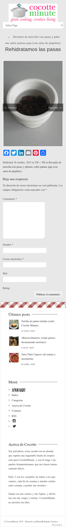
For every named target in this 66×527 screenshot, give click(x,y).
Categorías (17, 400)
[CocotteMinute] (33, 13)
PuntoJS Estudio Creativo (47, 521)
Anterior (11, 107)
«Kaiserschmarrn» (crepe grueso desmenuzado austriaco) (38, 340)
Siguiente (54, 107)
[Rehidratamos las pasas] (33, 103)
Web (5, 273)
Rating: (6, 288)
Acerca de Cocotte (21, 405)
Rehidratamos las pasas (33, 49)
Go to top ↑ (57, 524)
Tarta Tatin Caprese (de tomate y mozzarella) (38, 356)
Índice (15, 395)
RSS (14, 416)
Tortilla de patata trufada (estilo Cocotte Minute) (37, 323)
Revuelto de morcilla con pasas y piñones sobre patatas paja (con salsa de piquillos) (32, 167)
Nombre (8, 244)
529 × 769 (40, 162)
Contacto (16, 410)
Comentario (10, 199)
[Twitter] (14, 427)
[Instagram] (14, 421)
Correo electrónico (13, 259)
